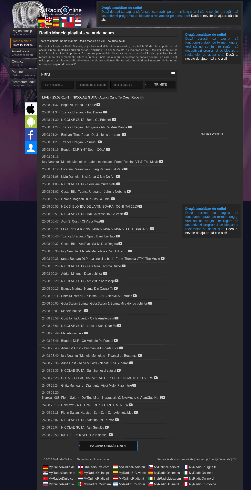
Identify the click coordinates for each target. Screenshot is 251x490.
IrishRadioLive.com (167, 478)
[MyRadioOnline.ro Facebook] (31, 134)
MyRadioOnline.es (167, 472)
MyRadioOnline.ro (212, 133)
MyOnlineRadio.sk (61, 484)
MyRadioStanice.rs (62, 472)
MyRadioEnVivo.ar (132, 484)
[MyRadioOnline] (59, 7)
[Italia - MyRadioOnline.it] (63, 25)
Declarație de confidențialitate (175, 459)
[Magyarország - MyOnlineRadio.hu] (56, 19)
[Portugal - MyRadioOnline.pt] (41, 25)
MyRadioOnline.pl (201, 478)
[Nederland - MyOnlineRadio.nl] (78, 25)
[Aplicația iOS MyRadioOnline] (31, 108)
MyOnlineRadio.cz (167, 467)
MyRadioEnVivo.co (132, 472)
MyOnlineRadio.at (131, 478)
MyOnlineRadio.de (62, 467)
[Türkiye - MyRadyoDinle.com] (70, 25)
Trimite (160, 84)
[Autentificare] (31, 147)
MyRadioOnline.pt (96, 472)
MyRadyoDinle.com (62, 478)
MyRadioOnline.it (201, 472)
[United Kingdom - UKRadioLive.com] (49, 19)
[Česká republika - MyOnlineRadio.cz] (63, 19)
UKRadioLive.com (96, 467)
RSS (234, 459)
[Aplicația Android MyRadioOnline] (31, 121)
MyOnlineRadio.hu (132, 467)
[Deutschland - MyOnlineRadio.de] (41, 19)
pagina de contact (64, 64)
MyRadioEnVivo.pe (202, 484)
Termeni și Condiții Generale (212, 459)
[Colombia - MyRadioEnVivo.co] (49, 25)
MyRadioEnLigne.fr (202, 467)
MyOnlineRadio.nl (96, 478)
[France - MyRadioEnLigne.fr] (70, 19)
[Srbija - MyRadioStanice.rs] (78, 19)
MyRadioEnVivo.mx (97, 484)
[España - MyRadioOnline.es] (56, 25)
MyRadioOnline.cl (166, 484)
